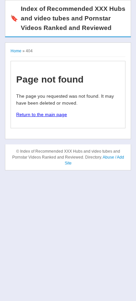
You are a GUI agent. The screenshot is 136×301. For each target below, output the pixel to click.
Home (16, 51)
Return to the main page (41, 114)
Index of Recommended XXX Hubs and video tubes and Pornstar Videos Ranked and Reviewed (67, 18)
